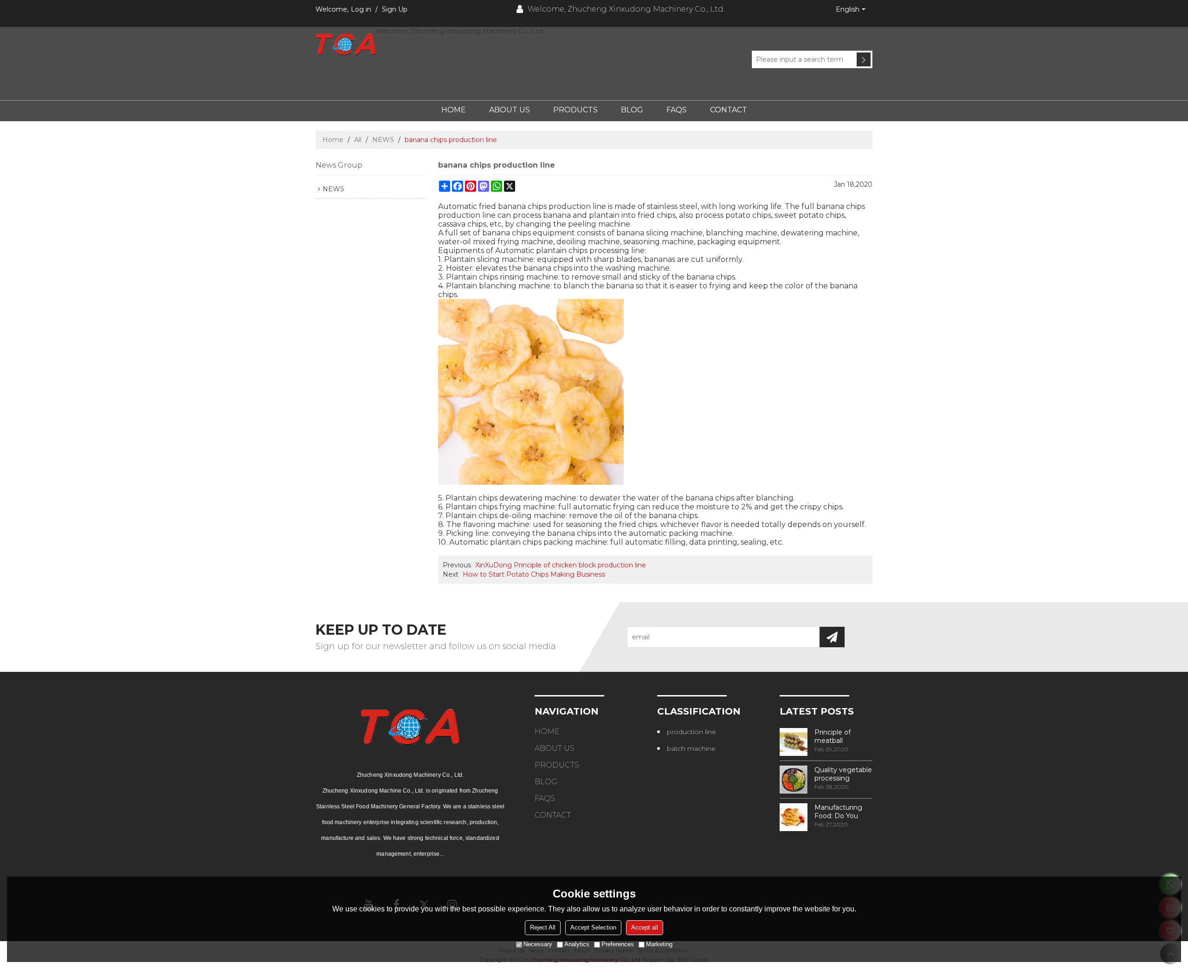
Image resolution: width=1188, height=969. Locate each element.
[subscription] (832, 637)
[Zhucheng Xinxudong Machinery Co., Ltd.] (346, 44)
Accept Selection (593, 927)
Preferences (617, 944)
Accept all (644, 927)
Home (453, 109)
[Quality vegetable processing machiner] (793, 779)
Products (575, 109)
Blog (632, 109)
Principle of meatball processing (832, 736)
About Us (509, 109)
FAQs (676, 109)
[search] (864, 59)
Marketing (659, 944)
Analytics (576, 944)
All (358, 140)
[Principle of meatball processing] (793, 742)
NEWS (383, 140)
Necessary (537, 944)
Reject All (542, 927)
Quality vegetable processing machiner (843, 774)
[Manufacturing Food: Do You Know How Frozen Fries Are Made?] (793, 817)
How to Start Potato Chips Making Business (534, 574)
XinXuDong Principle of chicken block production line (560, 565)
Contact (728, 109)
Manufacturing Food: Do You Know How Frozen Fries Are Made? (840, 811)
